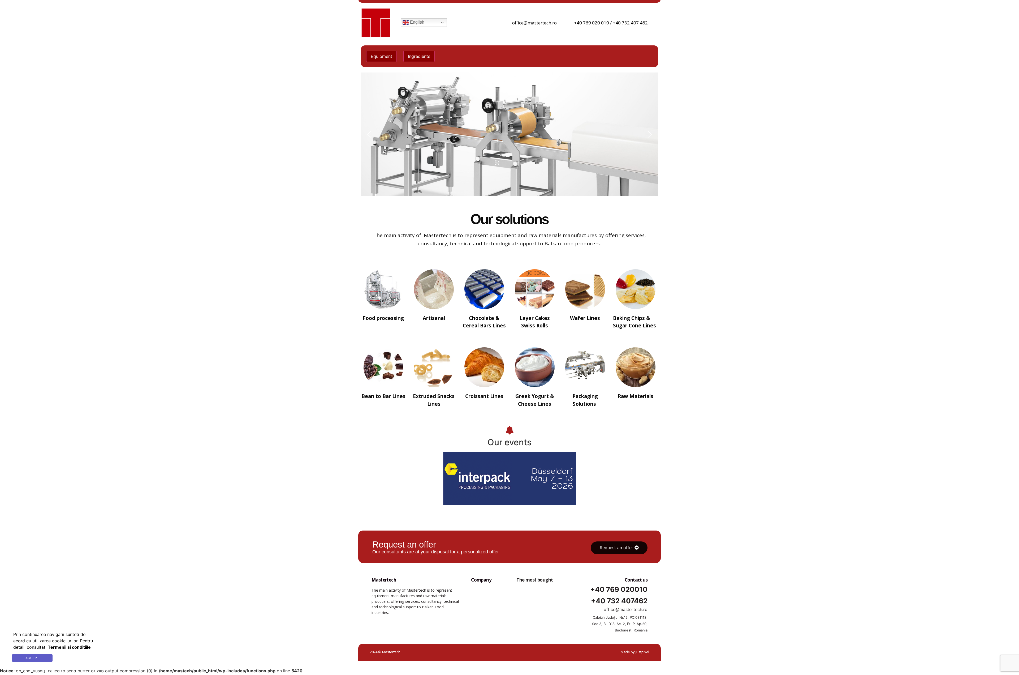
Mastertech (384, 580)
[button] (369, 134)
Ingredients (419, 56)
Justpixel (642, 652)
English (416, 22)
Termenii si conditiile (78, 658)
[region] (509, 134)
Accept (32, 658)
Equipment (381, 56)
